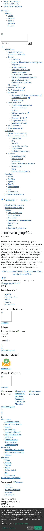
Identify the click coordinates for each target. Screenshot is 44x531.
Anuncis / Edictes (11, 432)
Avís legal (8, 492)
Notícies (8, 302)
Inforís (7, 467)
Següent (11, 350)
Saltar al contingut (10, 4)
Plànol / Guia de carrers (14, 205)
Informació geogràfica (17, 228)
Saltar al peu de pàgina (12, 6)
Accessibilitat (10, 495)
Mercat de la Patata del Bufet (20, 220)
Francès (11, 26)
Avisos (7, 299)
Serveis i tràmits (11, 439)
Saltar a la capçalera (11, 1)
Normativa (9, 437)
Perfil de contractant (13, 434)
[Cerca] (30, 43)
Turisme (24, 200)
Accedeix (4, 323)
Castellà (11, 18)
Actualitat (5, 457)
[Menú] (2, 47)
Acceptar (38, 528)
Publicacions (10, 304)
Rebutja (30, 528)
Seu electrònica (11, 442)
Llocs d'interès (14, 215)
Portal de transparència (10, 478)
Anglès (11, 21)
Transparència (10, 444)
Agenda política (11, 297)
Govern (8, 427)
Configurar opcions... (8, 528)
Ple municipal (10, 429)
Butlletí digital (10, 470)
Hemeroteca (10, 475)
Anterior (4, 350)
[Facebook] (18, 482)
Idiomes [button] (8, 13)
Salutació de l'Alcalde (13, 424)
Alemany (11, 23)
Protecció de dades (12, 490)
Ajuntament (6, 419)
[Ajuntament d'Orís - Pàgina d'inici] (14, 37)
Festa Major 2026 (15, 213)
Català (10, 16)
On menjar (12, 218)
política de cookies (21, 524)
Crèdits (7, 484)
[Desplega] (17, 200)
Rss (6, 472)
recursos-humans (12, 422)
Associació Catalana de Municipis (20, 401)
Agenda (8, 294)
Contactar (5, 10)
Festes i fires (13, 223)
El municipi (10, 200)
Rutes (10, 225)
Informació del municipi (14, 207)
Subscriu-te (5, 368)
